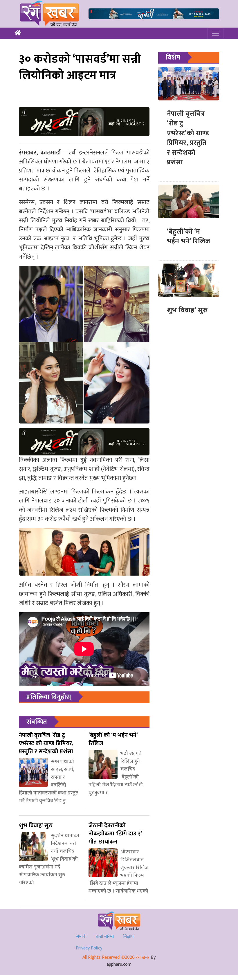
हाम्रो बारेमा (105, 936)
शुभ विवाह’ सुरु (187, 310)
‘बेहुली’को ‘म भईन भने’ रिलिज (188, 236)
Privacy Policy (89, 948)
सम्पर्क (81, 936)
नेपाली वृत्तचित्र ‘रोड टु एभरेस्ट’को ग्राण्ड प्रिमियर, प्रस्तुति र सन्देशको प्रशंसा (188, 138)
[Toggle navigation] (215, 33)
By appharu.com (131, 961)
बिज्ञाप (128, 936)
